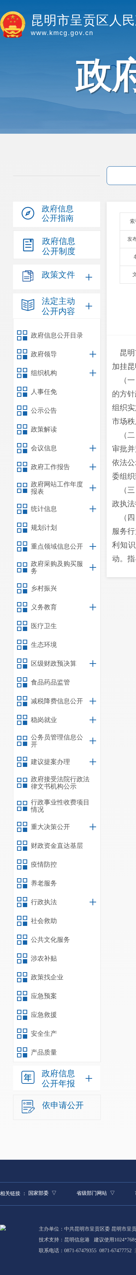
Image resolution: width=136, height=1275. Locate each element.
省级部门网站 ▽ (96, 1193)
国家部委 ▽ (42, 1193)
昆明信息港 (77, 1239)
